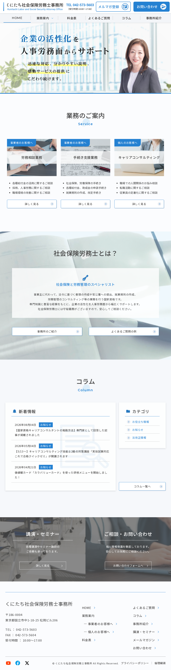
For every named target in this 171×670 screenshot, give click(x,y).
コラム (126, 18)
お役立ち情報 (140, 422)
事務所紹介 (154, 18)
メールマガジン (144, 640)
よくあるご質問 (99, 18)
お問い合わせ (142, 648)
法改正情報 (139, 438)
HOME (17, 18)
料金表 (71, 18)
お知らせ (137, 430)
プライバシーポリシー (135, 663)
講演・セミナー (144, 632)
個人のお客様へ (99, 632)
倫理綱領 (160, 663)
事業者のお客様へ (100, 624)
